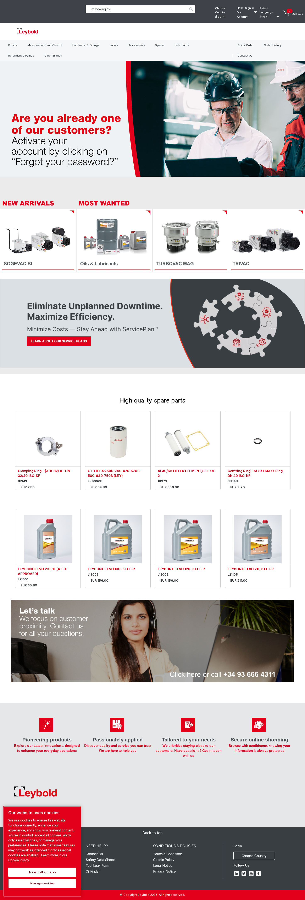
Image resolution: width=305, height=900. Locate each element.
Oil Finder (93, 871)
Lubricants (182, 45)
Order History (272, 45)
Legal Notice (162, 865)
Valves (114, 45)
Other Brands (53, 55)
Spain (220, 17)
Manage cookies (42, 883)
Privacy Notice (164, 871)
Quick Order (246, 45)
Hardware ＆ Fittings (85, 45)
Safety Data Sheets (101, 860)
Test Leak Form (97, 865)
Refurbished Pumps (21, 55)
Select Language (266, 10)
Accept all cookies (42, 872)
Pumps (12, 45)
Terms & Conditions (168, 854)
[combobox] (136, 9)
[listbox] (270, 16)
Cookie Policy (163, 860)
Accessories (136, 45)
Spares (160, 45)
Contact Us (245, 55)
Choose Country (254, 856)
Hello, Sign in (245, 8)
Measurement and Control (45, 45)
